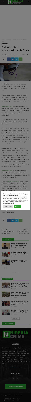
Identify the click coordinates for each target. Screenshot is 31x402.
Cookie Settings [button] (8, 206)
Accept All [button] (17, 206)
